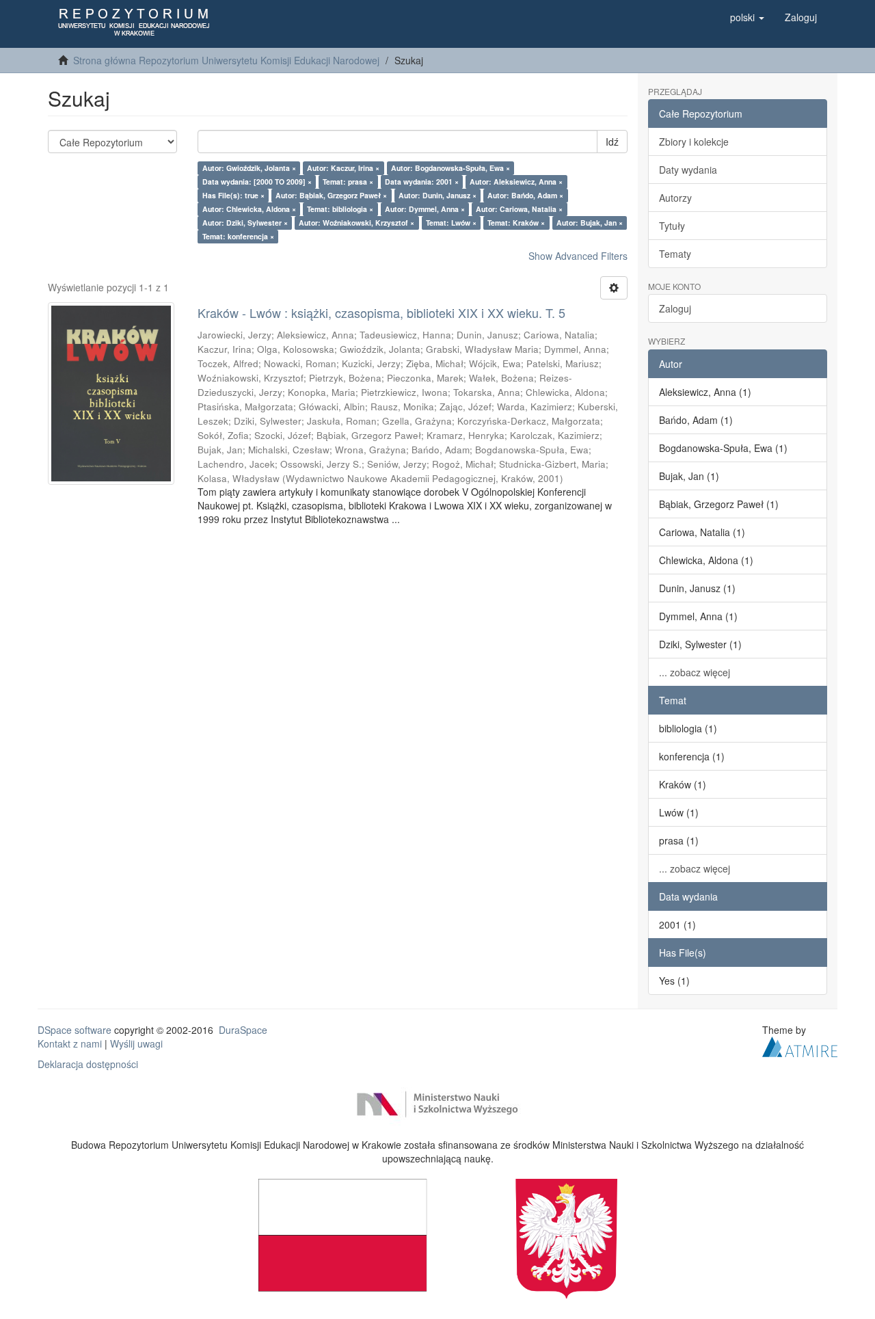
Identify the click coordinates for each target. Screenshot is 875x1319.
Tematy (675, 254)
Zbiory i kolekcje (694, 141)
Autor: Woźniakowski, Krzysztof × (356, 222)
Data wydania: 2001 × (422, 181)
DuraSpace (243, 1030)
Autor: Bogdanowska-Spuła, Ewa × (450, 168)
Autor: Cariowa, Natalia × (519, 209)
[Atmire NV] (799, 1045)
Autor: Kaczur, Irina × (343, 168)
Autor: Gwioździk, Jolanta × (249, 168)
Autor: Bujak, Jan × (589, 222)
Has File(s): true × (233, 195)
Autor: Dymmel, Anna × (425, 209)
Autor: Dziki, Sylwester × (245, 222)
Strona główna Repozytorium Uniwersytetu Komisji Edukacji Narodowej (226, 60)
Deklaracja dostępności (88, 1064)
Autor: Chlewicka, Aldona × (249, 209)
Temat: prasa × (348, 181)
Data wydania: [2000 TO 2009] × (257, 181)
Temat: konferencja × (238, 236)
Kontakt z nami (70, 1043)
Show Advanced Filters (578, 256)
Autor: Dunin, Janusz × (437, 195)
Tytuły (672, 225)
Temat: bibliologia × (340, 209)
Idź (612, 141)
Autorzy (675, 197)
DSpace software (74, 1030)
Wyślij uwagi (136, 1043)
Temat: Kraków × (516, 222)
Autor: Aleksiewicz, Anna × (516, 181)
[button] (747, 17)
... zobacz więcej (694, 672)
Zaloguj (675, 308)
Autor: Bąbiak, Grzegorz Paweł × (331, 195)
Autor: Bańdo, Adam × (525, 195)
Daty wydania (688, 169)
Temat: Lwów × (451, 222)
